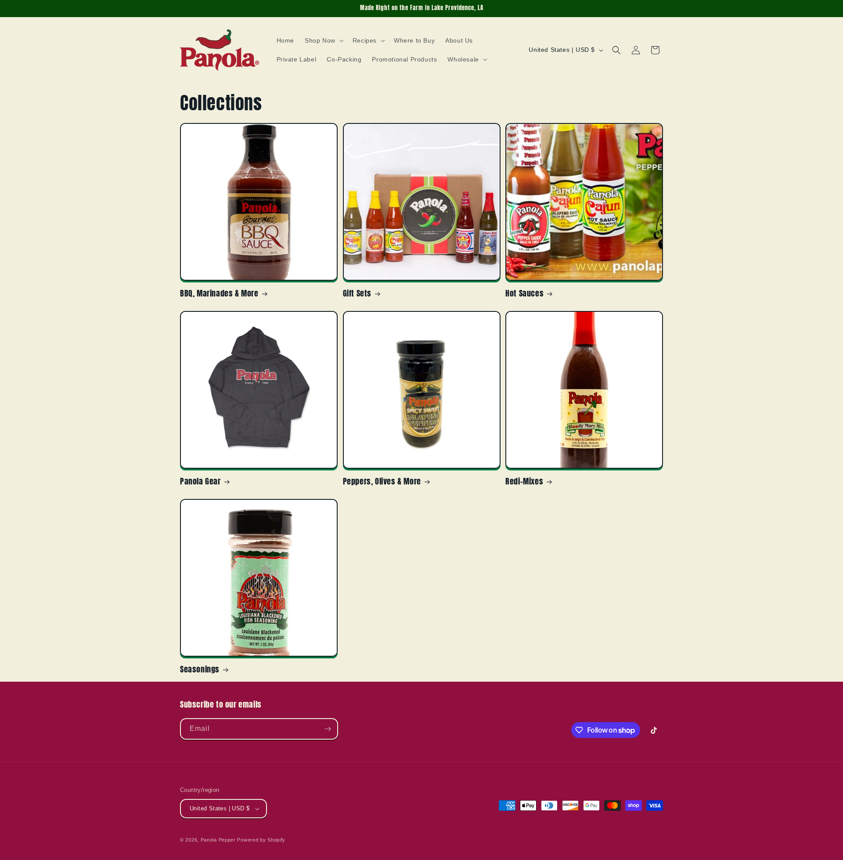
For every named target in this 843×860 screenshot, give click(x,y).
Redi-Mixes (524, 481)
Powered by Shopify (261, 839)
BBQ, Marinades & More (219, 293)
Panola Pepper (218, 839)
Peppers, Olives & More (382, 481)
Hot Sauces (524, 293)
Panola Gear (200, 481)
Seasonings (200, 669)
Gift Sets (357, 293)
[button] (323, 40)
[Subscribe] (327, 729)
